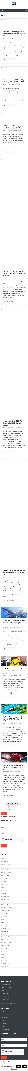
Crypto (4, 1011)
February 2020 (5, 893)
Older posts (5, 813)
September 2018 (6, 942)
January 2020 (5, 896)
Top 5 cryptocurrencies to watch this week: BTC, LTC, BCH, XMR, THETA (13, 719)
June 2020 (4, 881)
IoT (3, 1020)
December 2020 (6, 864)
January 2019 (5, 931)
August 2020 (5, 875)
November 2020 (6, 867)
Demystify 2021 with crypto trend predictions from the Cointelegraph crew (14, 34)
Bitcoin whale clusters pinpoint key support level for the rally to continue (14, 623)
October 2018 (5, 939)
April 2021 (4, 858)
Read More (14, 1069)
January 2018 (5, 966)
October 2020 (5, 870)
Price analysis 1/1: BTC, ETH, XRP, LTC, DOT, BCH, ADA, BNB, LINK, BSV (14, 81)
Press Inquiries (6, 984)
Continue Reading (10, 59)
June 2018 (4, 951)
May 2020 (4, 884)
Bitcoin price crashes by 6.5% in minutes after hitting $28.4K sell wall (13, 767)
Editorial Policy (5, 996)
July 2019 (4, 913)
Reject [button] (24, 1066)
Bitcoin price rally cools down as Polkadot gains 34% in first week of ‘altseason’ (14, 273)
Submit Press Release (7, 987)
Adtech (4, 1026)
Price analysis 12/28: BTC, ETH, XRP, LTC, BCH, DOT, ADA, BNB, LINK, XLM (12, 423)
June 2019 (4, 916)
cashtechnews (16, 38)
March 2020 (5, 890)
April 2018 (4, 957)
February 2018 (5, 963)
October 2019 (5, 905)
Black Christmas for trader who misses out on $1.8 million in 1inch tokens (13, 671)
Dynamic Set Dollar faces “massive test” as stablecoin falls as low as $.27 (14, 573)
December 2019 (6, 899)
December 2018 (6, 934)
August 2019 (5, 910)
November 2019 (6, 902)
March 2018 (5, 960)
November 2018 (6, 937)
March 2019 (5, 925)
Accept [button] (18, 1066)
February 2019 (5, 928)
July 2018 (4, 948)
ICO (3, 1014)
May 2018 (4, 954)
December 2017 (6, 969)
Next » (8, 809)
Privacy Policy (5, 999)
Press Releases (6, 1029)
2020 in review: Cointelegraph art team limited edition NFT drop (13, 127)
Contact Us (5, 993)
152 (17, 806)
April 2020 (4, 887)
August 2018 (5, 945)
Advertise (4, 990)
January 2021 (5, 861)
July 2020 (4, 878)
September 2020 (6, 873)
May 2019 (4, 919)
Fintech (4, 1023)
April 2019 (4, 922)
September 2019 (6, 907)
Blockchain (5, 1017)
